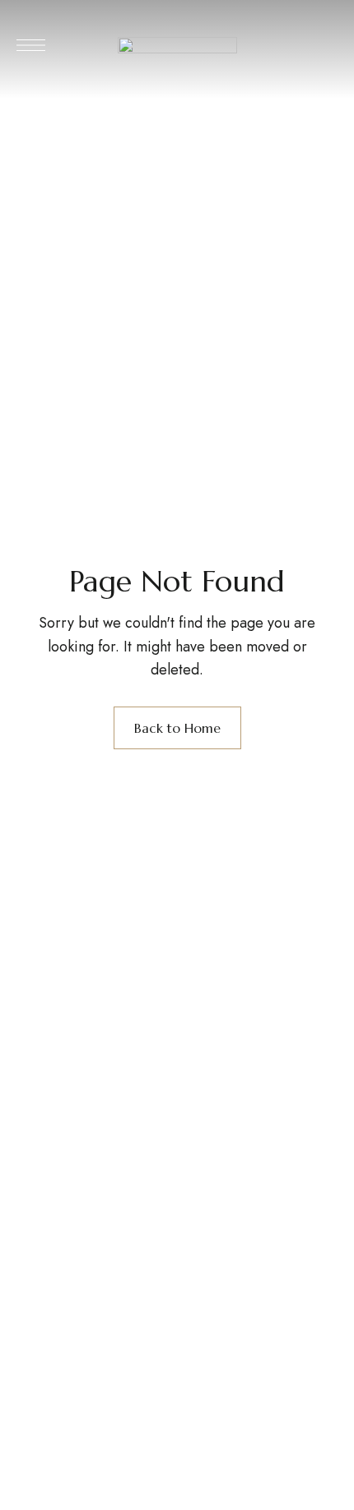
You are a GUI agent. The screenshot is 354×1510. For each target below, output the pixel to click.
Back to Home (177, 728)
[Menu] (30, 45)
